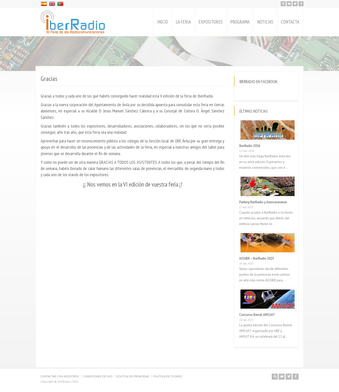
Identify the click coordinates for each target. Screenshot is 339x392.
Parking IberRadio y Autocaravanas (263, 202)
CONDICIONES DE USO (97, 376)
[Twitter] (295, 3)
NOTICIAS (265, 22)
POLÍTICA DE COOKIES (167, 376)
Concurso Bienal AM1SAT (257, 315)
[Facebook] (301, 3)
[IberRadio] (72, 22)
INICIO (162, 22)
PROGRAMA (239, 22)
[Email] (289, 3)
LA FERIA (183, 22)
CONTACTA (290, 22)
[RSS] (283, 3)
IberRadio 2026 (249, 146)
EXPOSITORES (211, 22)
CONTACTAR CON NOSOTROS (59, 376)
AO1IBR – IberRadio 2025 (256, 258)
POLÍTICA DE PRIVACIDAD (132, 376)
